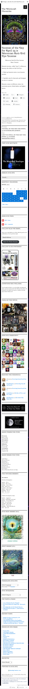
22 (18, 198)
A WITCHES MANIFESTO (9, 633)
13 (10, 196)
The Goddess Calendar (8, 640)
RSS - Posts (7, 220)
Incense (23, 121)
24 (25, 198)
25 (3, 200)
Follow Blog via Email (11, 228)
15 (18, 196)
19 (7, 198)
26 (7, 200)
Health (19, 121)
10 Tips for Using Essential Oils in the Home (13, 621)
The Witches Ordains (8, 646)
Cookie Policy (5, 683)
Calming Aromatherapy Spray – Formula (13, 623)
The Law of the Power (8, 642)
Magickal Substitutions (9, 639)
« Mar (3, 204)
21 (14, 198)
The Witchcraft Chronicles (9, 10)
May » (6, 204)
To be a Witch (6, 650)
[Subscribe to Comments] (3, 224)
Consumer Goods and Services (9, 121)
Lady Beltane (9, 393)
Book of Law (6, 636)
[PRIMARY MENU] (25, 7)
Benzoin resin (22, 120)
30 (21, 200)
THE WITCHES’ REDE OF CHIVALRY (12, 648)
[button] (8, 309)
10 (25, 193)
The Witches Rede (7, 647)
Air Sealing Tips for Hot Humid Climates (13, 607)
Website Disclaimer (8, 651)
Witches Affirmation (8, 653)
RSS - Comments (9, 224)
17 (25, 196)
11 (3, 196)
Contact (5, 637)
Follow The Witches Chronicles (10, 241)
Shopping (9, 123)
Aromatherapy (14, 120)
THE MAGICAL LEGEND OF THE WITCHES (13, 643)
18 (3, 198)
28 (14, 200)
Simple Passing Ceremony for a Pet (11, 617)
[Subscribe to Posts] (3, 220)
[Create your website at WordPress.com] (14, 1)
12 (7, 196)
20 (10, 198)
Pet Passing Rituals (8, 619)
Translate (12, 587)
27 (10, 200)
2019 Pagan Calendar (8, 632)
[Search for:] (14, 177)
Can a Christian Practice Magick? (11, 603)
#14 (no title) (6, 631)
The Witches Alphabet (8, 644)
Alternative (8, 120)
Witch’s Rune (6, 654)
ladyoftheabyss (18, 117)
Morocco (4, 123)
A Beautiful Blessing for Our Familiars (12, 620)
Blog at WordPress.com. (8, 674)
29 (18, 200)
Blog (4, 635)
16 (21, 196)
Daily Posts (9, 119)
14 (14, 196)
